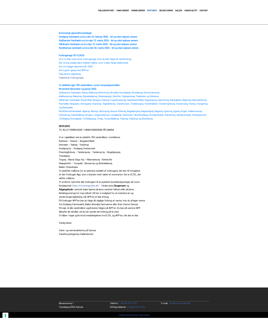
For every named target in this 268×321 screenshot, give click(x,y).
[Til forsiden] (76, 12)
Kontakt (204, 10)
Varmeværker (138, 10)
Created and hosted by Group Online (134, 315)
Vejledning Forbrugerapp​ (71, 77)
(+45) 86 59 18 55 (128, 303)
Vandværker (122, 10)
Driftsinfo (152, 10)
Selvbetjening (166, 10)
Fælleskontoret (106, 10)
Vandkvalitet (190, 10)
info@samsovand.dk (179, 303)
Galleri (178, 10)
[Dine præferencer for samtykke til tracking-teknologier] (5, 316)
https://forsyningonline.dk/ (85, 185)
